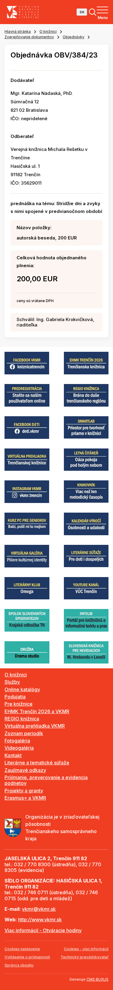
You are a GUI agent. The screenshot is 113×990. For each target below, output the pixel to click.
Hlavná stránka (18, 31)
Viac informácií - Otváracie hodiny (43, 930)
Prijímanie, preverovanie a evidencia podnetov (46, 780)
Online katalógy (22, 689)
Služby (12, 682)
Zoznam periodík (24, 733)
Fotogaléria (17, 741)
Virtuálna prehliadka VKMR (35, 726)
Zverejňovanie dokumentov (29, 37)
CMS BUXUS (97, 979)
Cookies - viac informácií (86, 949)
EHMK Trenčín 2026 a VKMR (37, 711)
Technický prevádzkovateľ (84, 957)
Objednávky (73, 37)
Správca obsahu (19, 965)
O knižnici (48, 31)
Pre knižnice (19, 704)
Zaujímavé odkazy (25, 770)
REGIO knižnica (22, 719)
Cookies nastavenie (22, 949)
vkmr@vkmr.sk (39, 909)
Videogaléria (19, 748)
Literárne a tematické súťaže (37, 763)
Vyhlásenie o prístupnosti (27, 957)
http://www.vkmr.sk (40, 920)
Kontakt (13, 755)
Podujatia (15, 697)
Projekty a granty (24, 791)
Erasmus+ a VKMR (25, 798)
